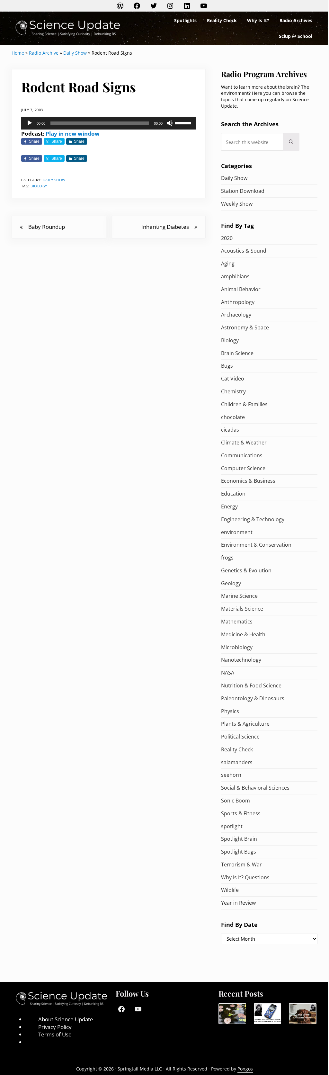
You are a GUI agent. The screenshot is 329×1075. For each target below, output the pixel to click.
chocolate (233, 417)
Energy (229, 506)
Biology (39, 186)
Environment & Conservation (256, 544)
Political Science (240, 736)
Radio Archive (43, 53)
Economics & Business (248, 480)
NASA (227, 672)
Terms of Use (55, 1034)
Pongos (245, 1069)
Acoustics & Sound (243, 250)
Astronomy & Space (245, 327)
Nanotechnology (241, 659)
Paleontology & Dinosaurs (252, 698)
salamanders (237, 762)
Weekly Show (237, 203)
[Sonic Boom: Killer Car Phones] (267, 1014)
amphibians (235, 276)
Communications (241, 455)
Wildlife (230, 889)
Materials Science (242, 608)
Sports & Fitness (241, 813)
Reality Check (237, 749)
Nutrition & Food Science (251, 685)
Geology (231, 583)
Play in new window (73, 133)
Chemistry (233, 391)
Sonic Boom (235, 800)
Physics (230, 711)
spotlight (232, 826)
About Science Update (65, 1019)
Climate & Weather (244, 442)
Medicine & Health (243, 634)
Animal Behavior (241, 289)
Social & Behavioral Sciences (255, 787)
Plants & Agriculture (245, 723)
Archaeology (236, 314)
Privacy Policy (55, 1027)
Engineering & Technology (252, 519)
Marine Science (239, 595)
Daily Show (75, 53)
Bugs (227, 365)
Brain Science (237, 353)
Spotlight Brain (239, 838)
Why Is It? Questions (245, 877)
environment (237, 532)
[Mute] (169, 123)
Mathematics (237, 621)
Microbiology (237, 647)
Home (18, 53)
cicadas (230, 429)
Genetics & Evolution (246, 570)
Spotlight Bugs (238, 851)
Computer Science (243, 468)
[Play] (29, 123)
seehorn (231, 774)
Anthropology (237, 302)
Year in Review (238, 902)
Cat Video (232, 378)
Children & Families (244, 404)
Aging (228, 263)
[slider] (184, 122)
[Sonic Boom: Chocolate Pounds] (302, 1014)
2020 (227, 238)
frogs (227, 557)
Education (233, 493)
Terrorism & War (241, 864)
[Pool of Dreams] (232, 1014)
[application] (108, 123)
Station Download (242, 190)
